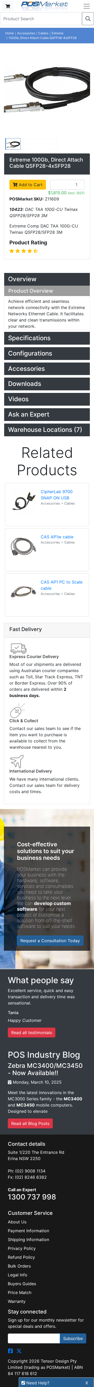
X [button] (86, 1382)
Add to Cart (30, 184)
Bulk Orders (19, 1266)
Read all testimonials (31, 1032)
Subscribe (73, 1338)
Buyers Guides (22, 1283)
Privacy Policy (22, 1248)
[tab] (47, 279)
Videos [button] (18, 399)
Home (9, 33)
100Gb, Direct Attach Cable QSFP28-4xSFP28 (43, 38)
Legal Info (17, 1274)
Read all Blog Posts (30, 1123)
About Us (17, 1221)
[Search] (88, 18)
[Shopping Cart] (8, 6)
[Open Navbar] (86, 6)
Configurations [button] (30, 353)
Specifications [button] (29, 338)
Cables (43, 33)
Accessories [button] (26, 368)
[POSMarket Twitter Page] (19, 1350)
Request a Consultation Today (50, 940)
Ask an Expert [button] (28, 414)
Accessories (26, 33)
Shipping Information (28, 1239)
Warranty (17, 1301)
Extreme (57, 33)
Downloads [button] (24, 383)
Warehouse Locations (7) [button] (45, 429)
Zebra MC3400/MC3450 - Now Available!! (45, 1069)
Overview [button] (22, 279)
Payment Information (28, 1230)
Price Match (19, 1292)
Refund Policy (21, 1257)
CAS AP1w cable (57, 536)
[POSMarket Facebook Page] (10, 1350)
